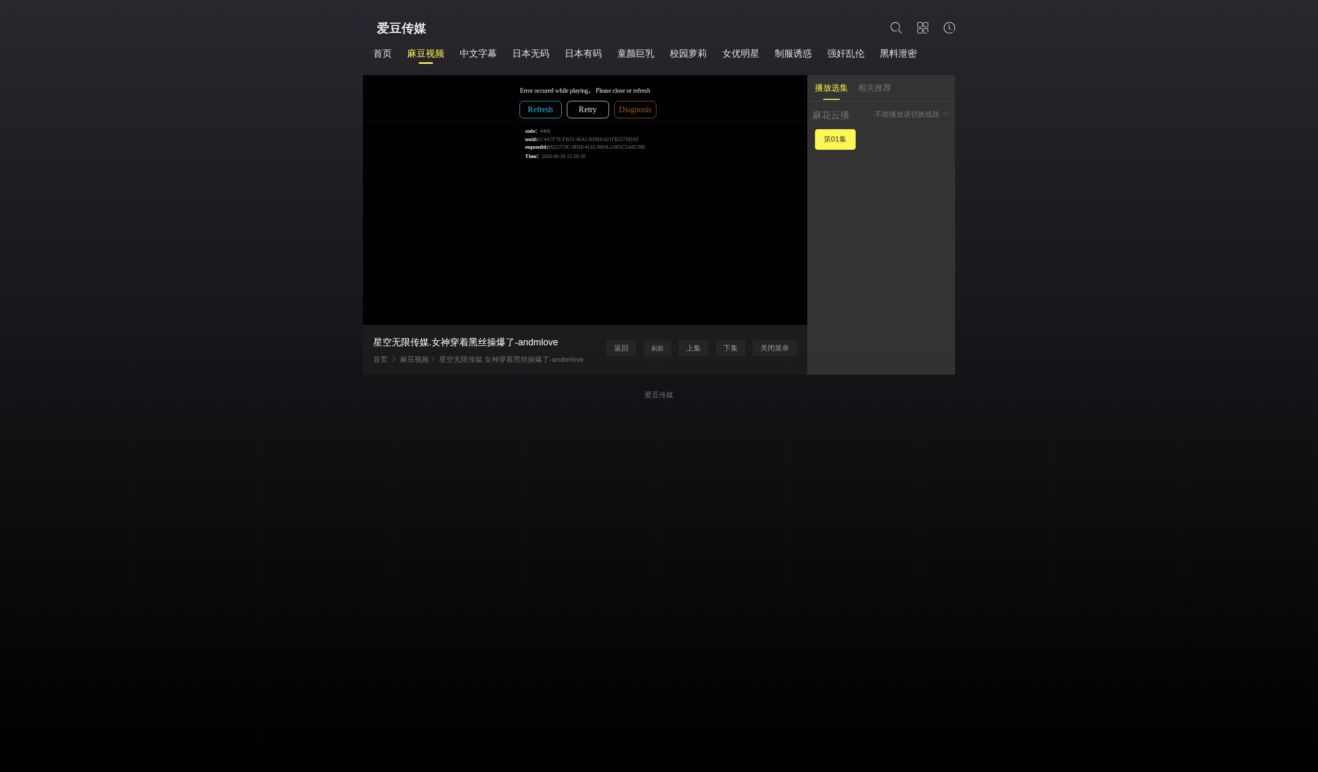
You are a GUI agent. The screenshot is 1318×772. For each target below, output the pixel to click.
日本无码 (530, 53)
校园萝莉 (688, 53)
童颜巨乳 (635, 53)
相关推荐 (874, 87)
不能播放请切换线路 (908, 114)
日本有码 (583, 53)
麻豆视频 (425, 53)
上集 (693, 348)
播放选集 (831, 87)
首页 (382, 53)
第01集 (835, 139)
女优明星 (740, 53)
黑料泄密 (898, 53)
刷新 (657, 348)
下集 (730, 348)
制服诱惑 (793, 53)
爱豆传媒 (401, 28)
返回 (621, 348)
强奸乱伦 (845, 53)
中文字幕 (478, 53)
